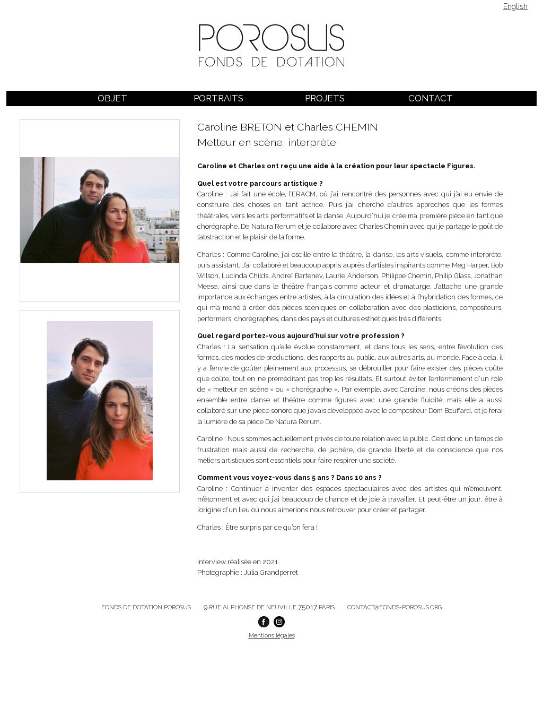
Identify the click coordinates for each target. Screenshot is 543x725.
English (515, 6)
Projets (325, 98)
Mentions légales (272, 635)
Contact (430, 98)
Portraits (218, 98)
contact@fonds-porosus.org (394, 607)
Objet (112, 98)
